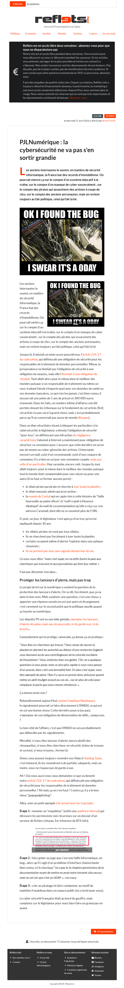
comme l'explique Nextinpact (76, 700)
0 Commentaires (105, 931)
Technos (77, 33)
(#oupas (83, 417)
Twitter (98, 975)
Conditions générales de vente (75, 971)
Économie (30, 33)
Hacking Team (92, 758)
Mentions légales (75, 965)
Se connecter (33, 4)
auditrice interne (88, 811)
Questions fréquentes (70, 959)
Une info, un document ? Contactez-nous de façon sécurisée (64, 941)
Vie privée (44, 958)
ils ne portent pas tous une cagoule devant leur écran (59, 551)
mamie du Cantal (39, 496)
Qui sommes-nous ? (22, 958)
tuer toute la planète (87, 486)
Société (46, 33)
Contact (16, 962)
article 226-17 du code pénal (46, 780)
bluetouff (109, 120)
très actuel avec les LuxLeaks (74, 803)
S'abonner (18, 4)
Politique (15, 33)
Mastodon (99, 971)
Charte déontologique (43, 964)
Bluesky (98, 958)
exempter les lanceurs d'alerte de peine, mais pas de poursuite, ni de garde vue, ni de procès (59, 624)
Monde (62, 33)
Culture (93, 33)
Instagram (99, 966)
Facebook (99, 962)
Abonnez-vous (78, 97)
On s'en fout (108, 33)
